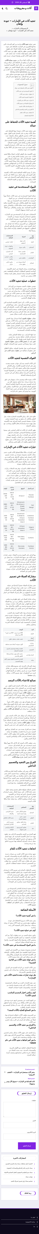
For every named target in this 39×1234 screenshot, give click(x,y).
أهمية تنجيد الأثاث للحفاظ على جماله (23, 88)
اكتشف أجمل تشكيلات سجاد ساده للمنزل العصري (19, 1164)
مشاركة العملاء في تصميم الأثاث (24, 103)
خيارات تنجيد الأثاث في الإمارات (24, 100)
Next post (31, 1078)
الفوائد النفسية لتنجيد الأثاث (25, 97)
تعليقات (34, 1100)
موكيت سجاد (29, 1177)
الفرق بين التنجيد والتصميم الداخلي (23, 109)
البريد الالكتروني (31, 1132)
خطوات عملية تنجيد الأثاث (26, 94)
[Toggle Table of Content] (31, 85)
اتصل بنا (33, 1217)
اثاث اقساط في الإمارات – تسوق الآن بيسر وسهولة (20, 1082)
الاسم (34, 1121)
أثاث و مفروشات (22, 8)
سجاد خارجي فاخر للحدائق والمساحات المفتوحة (19, 1168)
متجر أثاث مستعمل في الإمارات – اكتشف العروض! (21, 1073)
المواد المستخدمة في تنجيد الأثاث (24, 91)
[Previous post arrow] (4, 1072)
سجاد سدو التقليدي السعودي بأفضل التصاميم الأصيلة (18, 1172)
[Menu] (36, 8)
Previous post (30, 1069)
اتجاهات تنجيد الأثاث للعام (26, 112)
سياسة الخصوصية (30, 1222)
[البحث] (6, 8)
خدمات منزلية (26, 790)
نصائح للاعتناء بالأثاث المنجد (25, 106)
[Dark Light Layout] (3, 9)
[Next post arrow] (4, 1082)
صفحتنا (30, 675)
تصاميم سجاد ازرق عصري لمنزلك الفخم (21, 1181)
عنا (34, 1226)
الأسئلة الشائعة (28, 115)
